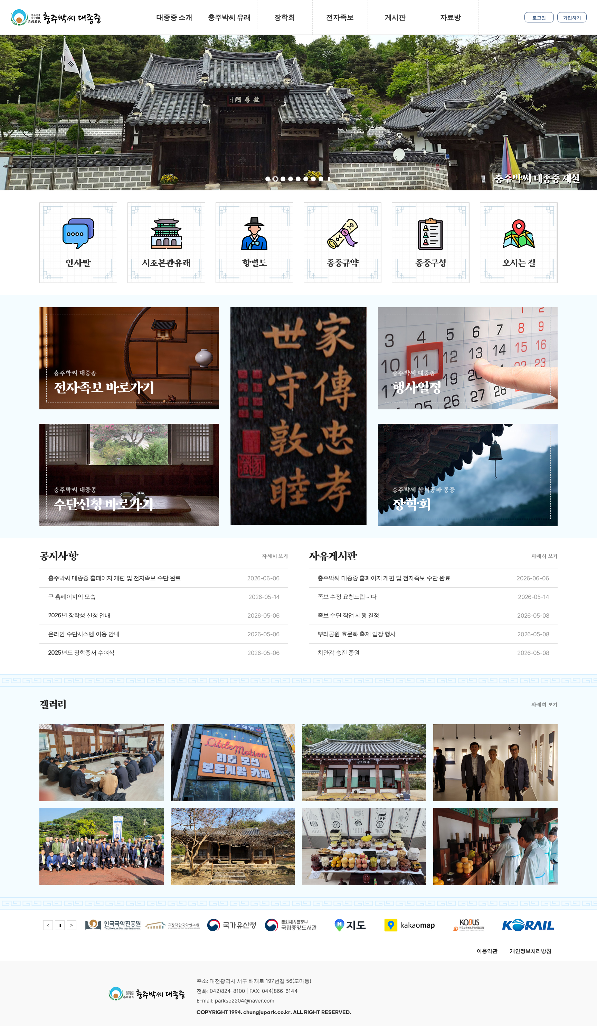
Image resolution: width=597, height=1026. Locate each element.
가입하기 (572, 17)
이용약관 (487, 951)
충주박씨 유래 (229, 17)
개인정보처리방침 (530, 951)
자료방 (450, 17)
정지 (329, 179)
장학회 (284, 17)
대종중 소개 (174, 17)
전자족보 (340, 17)
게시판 (395, 17)
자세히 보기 (275, 556)
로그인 (539, 17)
